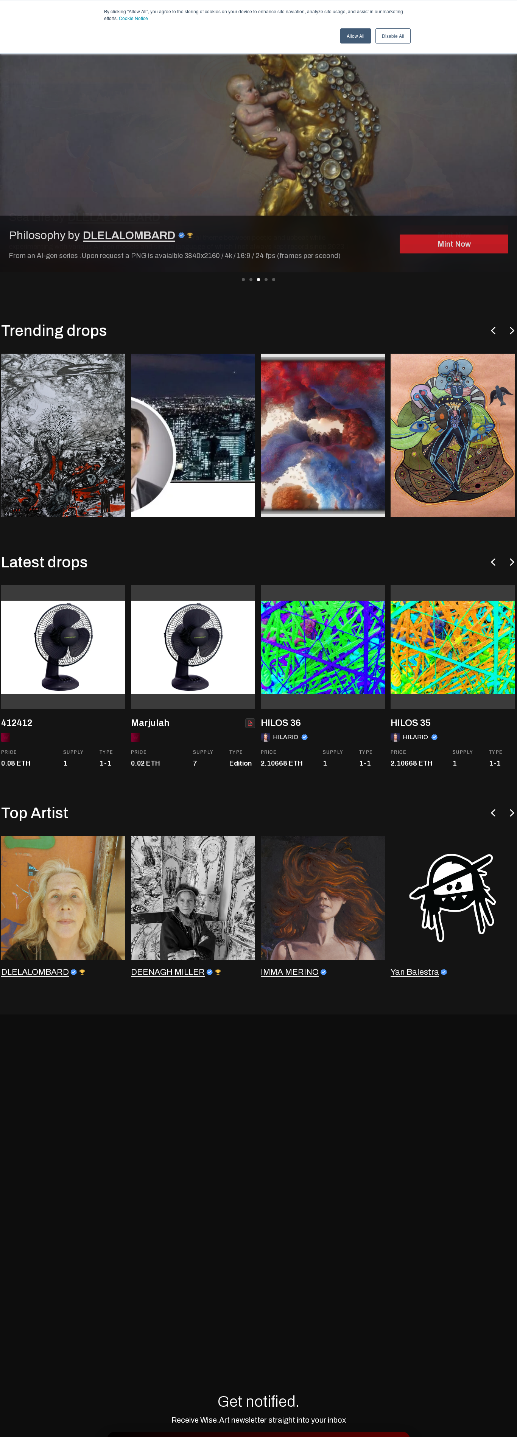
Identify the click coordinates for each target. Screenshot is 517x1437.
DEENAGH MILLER (168, 972)
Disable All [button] (393, 36)
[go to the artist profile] (63, 898)
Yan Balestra (415, 972)
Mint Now (454, 244)
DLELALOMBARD (129, 235)
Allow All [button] (355, 36)
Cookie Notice (133, 18)
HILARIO (285, 737)
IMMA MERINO (290, 972)
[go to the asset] (63, 647)
